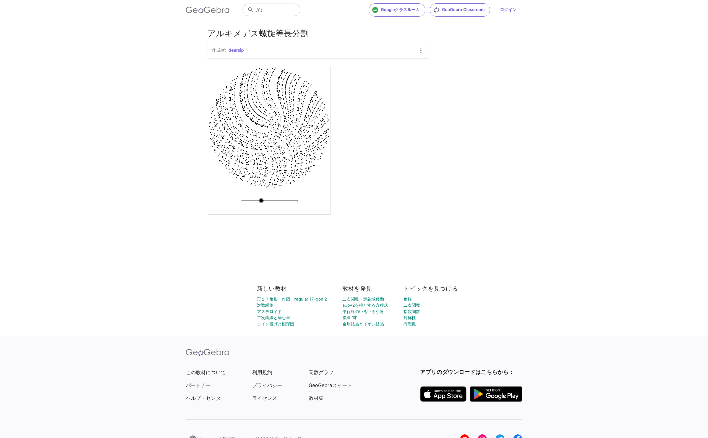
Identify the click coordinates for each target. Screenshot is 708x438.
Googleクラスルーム (400, 9)
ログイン (508, 9)
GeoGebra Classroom (463, 9)
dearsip (236, 50)
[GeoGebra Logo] (207, 10)
